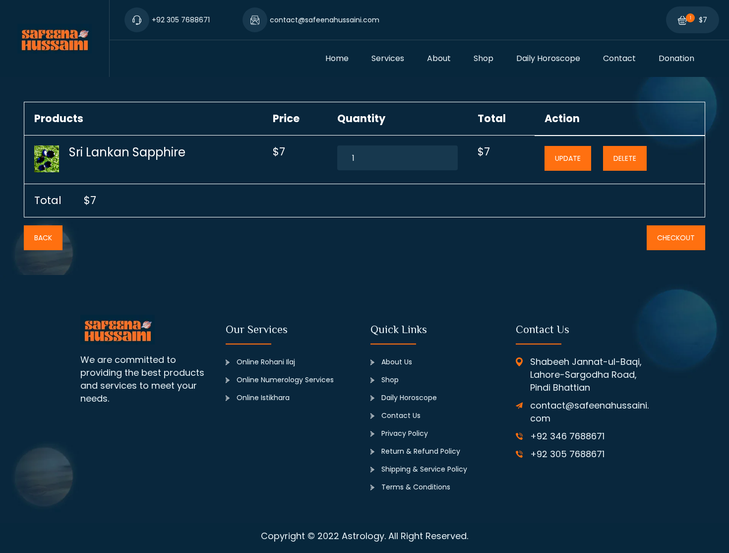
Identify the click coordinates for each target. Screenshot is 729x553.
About (439, 58)
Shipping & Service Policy (424, 469)
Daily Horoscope (548, 58)
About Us (395, 362)
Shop (483, 58)
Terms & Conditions (415, 487)
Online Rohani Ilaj (265, 362)
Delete (624, 158)
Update (568, 158)
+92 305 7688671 (567, 454)
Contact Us (400, 415)
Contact (619, 58)
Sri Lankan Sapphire (127, 152)
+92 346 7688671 (567, 436)
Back (43, 238)
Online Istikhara (262, 398)
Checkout (676, 238)
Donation (676, 58)
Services (387, 58)
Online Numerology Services (284, 380)
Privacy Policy (404, 433)
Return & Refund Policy (420, 451)
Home (337, 58)
